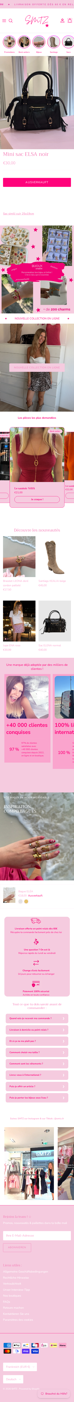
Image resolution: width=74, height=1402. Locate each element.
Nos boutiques (12, 1296)
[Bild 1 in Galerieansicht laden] (37, 102)
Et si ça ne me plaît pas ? (22, 1041)
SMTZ (14, 1388)
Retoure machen (13, 1308)
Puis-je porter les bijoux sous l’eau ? (28, 1097)
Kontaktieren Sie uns (16, 1314)
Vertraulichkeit (12, 1284)
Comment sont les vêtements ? (26, 1063)
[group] (9, 44)
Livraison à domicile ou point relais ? (28, 1029)
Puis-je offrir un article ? (22, 1086)
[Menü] (4, 20)
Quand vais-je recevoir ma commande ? (30, 1018)
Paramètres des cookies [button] (18, 1320)
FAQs (6, 1302)
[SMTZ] (37, 20)
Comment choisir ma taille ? (24, 1052)
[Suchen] (12, 20)
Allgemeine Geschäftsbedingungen (25, 1271)
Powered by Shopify (29, 1388)
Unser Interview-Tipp (16, 1290)
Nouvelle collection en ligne (37, 367)
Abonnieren (17, 1247)
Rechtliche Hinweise (16, 1278)
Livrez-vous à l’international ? (25, 1074)
